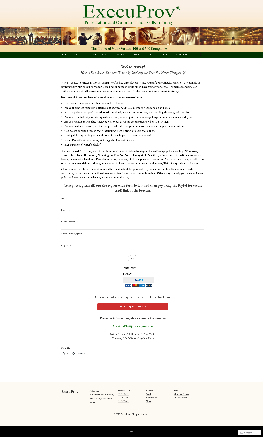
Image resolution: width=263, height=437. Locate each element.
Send (133, 258)
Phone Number (71, 221)
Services (91, 55)
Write (148, 401)
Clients (163, 55)
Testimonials (181, 55)
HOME (64, 55)
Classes (106, 55)
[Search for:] (201, 55)
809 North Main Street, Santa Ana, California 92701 (102, 398)
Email (67, 210)
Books (137, 55)
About (77, 55)
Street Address (71, 233)
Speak (148, 394)
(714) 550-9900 (123, 394)
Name (67, 198)
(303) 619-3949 (123, 401)
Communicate (152, 397)
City (66, 245)
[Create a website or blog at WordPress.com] (131, 432)
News (150, 55)
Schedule (122, 55)
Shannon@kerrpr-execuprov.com (133, 326)
